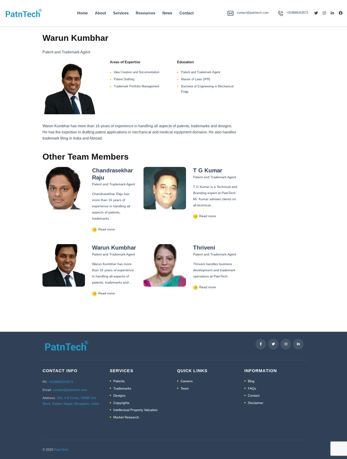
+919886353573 (60, 382)
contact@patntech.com (253, 12)
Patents (119, 381)
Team (185, 388)
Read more (106, 229)
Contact (186, 13)
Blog (251, 381)
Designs (119, 395)
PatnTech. (61, 449)
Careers (187, 381)
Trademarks (122, 388)
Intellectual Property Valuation (135, 410)
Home (82, 13)
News (167, 13)
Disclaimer (255, 403)
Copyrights (121, 403)
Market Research (126, 417)
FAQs (252, 388)
